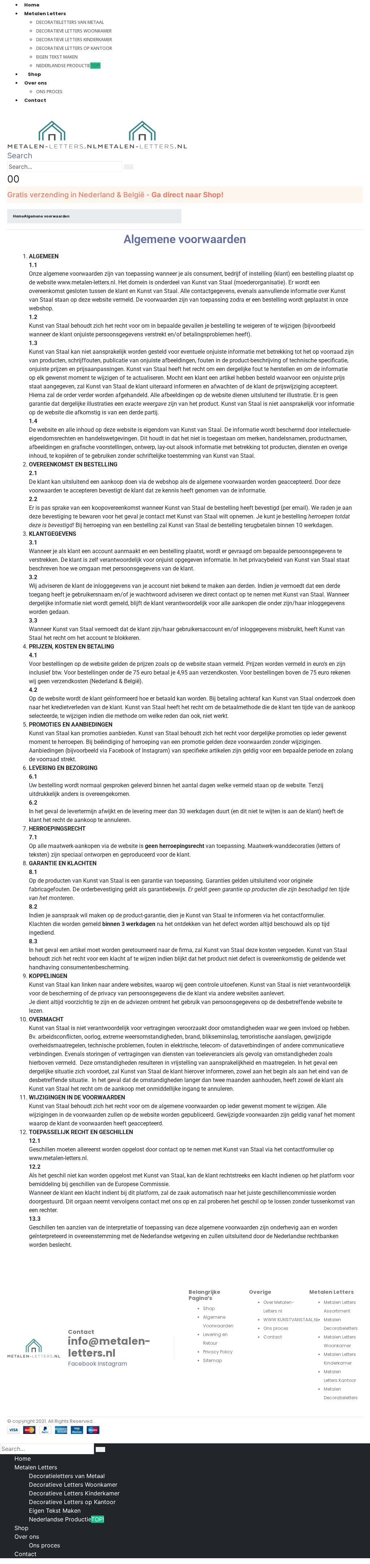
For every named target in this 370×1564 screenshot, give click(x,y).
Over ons (26, 1536)
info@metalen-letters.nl (109, 1347)
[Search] (128, 166)
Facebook (82, 1364)
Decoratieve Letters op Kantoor (74, 48)
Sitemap (212, 1360)
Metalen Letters (35, 1467)
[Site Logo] (97, 134)
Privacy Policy (218, 1352)
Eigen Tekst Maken (57, 57)
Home (22, 1458)
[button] (19, 155)
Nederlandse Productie (68, 66)
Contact (35, 100)
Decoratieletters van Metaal (70, 22)
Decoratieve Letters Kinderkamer (74, 39)
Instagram (112, 1364)
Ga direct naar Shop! (187, 194)
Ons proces (49, 92)
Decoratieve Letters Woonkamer (74, 31)
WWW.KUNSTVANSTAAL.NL (291, 1320)
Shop (34, 74)
